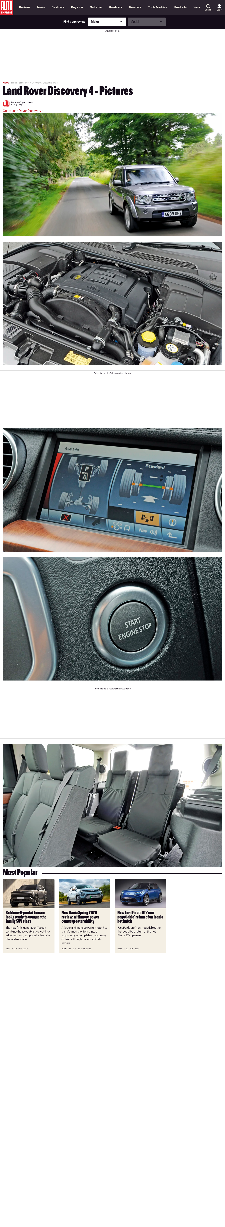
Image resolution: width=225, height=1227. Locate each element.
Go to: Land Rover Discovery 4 (23, 111)
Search (208, 10)
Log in (219, 10)
